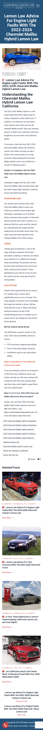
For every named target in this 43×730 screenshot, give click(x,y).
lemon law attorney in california (15, 451)
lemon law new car (10, 455)
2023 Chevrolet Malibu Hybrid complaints (19, 421)
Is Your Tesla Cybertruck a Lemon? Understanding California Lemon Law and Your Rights (20, 619)
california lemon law (11, 442)
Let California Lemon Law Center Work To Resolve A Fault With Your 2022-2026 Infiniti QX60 (21, 674)
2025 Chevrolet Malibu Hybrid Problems (19, 434)
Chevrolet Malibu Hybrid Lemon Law (17, 446)
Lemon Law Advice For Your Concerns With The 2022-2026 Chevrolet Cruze (21, 565)
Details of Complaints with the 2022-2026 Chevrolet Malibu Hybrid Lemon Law (20, 173)
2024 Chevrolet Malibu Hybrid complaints (19, 425)
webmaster (22, 73)
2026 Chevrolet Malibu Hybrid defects (18, 438)
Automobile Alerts (8, 75)
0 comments (21, 75)
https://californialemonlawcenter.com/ (19, 412)
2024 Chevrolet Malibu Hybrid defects (18, 429)
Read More (6, 518)
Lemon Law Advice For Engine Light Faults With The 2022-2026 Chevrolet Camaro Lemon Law (20, 510)
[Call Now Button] (5, 725)
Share (33, 459)
